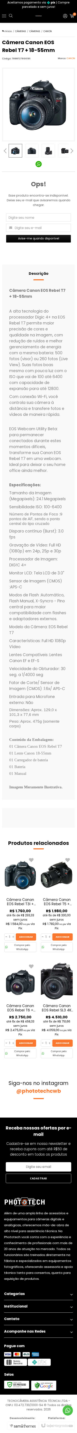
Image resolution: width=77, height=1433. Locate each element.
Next (72, 150)
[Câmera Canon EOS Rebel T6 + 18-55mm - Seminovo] (20, 1010)
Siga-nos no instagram (38, 1087)
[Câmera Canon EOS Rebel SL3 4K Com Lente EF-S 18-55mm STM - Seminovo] (57, 1010)
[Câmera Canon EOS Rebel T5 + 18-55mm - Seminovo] (57, 904)
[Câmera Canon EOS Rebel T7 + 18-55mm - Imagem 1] (15, 151)
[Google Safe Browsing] (43, 1385)
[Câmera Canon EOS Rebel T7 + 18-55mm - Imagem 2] (32, 151)
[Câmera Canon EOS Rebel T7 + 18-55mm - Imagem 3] (48, 151)
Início (8, 31)
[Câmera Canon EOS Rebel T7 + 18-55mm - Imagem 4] (64, 151)
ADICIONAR (26, 936)
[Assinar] (38, 1178)
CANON (47, 31)
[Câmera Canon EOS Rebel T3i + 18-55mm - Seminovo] (20, 904)
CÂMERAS (20, 31)
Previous (5, 151)
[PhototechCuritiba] (38, 16)
